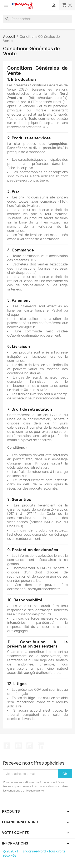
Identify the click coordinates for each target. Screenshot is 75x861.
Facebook (7, 745)
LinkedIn (41, 745)
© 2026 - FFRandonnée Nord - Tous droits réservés (34, 853)
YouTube (18, 745)
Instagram (29, 745)
